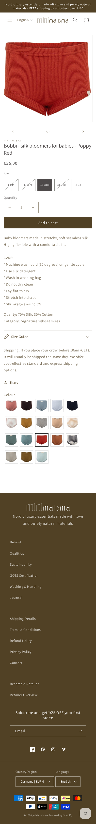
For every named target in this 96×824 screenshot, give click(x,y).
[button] (9, 19)
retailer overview (23, 695)
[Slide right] (83, 131)
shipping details (23, 618)
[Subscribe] (80, 731)
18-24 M (63, 187)
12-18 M (44, 185)
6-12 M (29, 187)
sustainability (21, 564)
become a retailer (24, 684)
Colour (9, 394)
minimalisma (40, 815)
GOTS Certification (24, 575)
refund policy (21, 640)
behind (15, 542)
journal (16, 597)
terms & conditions (25, 629)
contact (16, 663)
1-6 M (13, 187)
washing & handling (26, 586)
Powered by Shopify (60, 815)
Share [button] (13, 382)
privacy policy (20, 651)
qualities (17, 553)
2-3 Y (78, 185)
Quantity (10, 197)
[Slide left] (12, 131)
